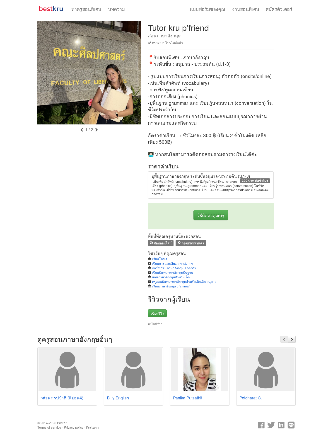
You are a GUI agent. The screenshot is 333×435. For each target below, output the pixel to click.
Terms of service (49, 427)
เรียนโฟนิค (159, 259)
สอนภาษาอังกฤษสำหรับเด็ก (171, 277)
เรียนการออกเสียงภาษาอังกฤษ (172, 263)
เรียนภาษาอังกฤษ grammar (171, 286)
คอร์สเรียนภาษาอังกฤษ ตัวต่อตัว (174, 268)
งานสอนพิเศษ (245, 9)
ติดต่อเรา (92, 427)
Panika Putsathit (187, 398)
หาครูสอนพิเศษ (86, 9)
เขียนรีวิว (157, 313)
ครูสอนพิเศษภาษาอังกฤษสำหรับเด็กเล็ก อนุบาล (184, 281)
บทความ (116, 9)
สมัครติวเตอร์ (279, 9)
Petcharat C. (250, 398)
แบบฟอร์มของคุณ (207, 9)
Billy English (118, 398)
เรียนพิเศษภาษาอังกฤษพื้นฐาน (172, 272)
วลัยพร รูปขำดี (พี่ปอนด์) (62, 398)
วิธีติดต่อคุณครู (210, 215)
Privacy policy (73, 427)
